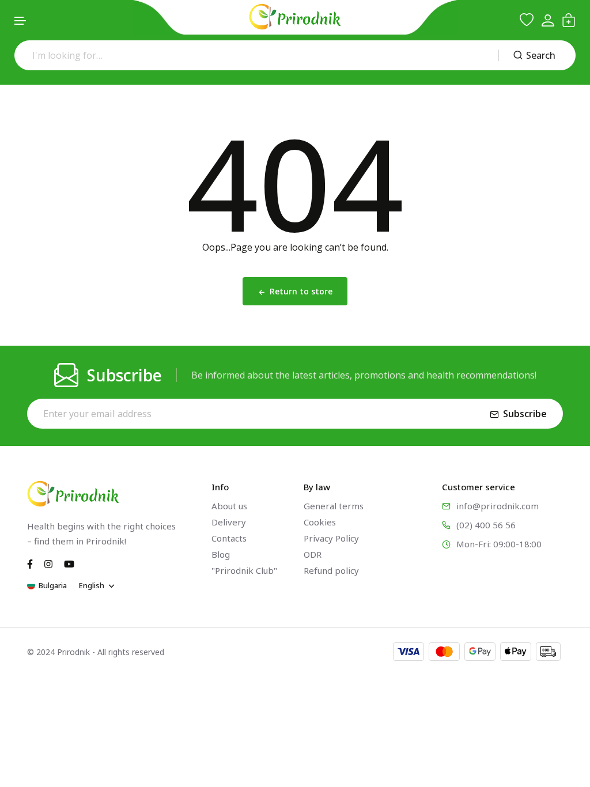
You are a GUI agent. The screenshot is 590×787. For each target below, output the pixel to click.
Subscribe (525, 413)
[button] (20, 21)
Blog (220, 554)
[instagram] (48, 563)
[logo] (295, 16)
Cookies (320, 522)
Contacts (229, 538)
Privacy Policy (331, 538)
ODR (313, 554)
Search (540, 55)
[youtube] (69, 563)
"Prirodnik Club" (244, 570)
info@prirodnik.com (497, 506)
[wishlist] (527, 20)
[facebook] (30, 563)
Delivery (228, 522)
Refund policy (331, 570)
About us (229, 506)
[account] (547, 20)
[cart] (569, 20)
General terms (334, 506)
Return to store (301, 291)
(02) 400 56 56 (486, 525)
